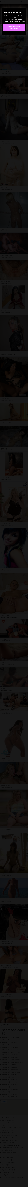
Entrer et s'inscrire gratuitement (14, 28)
